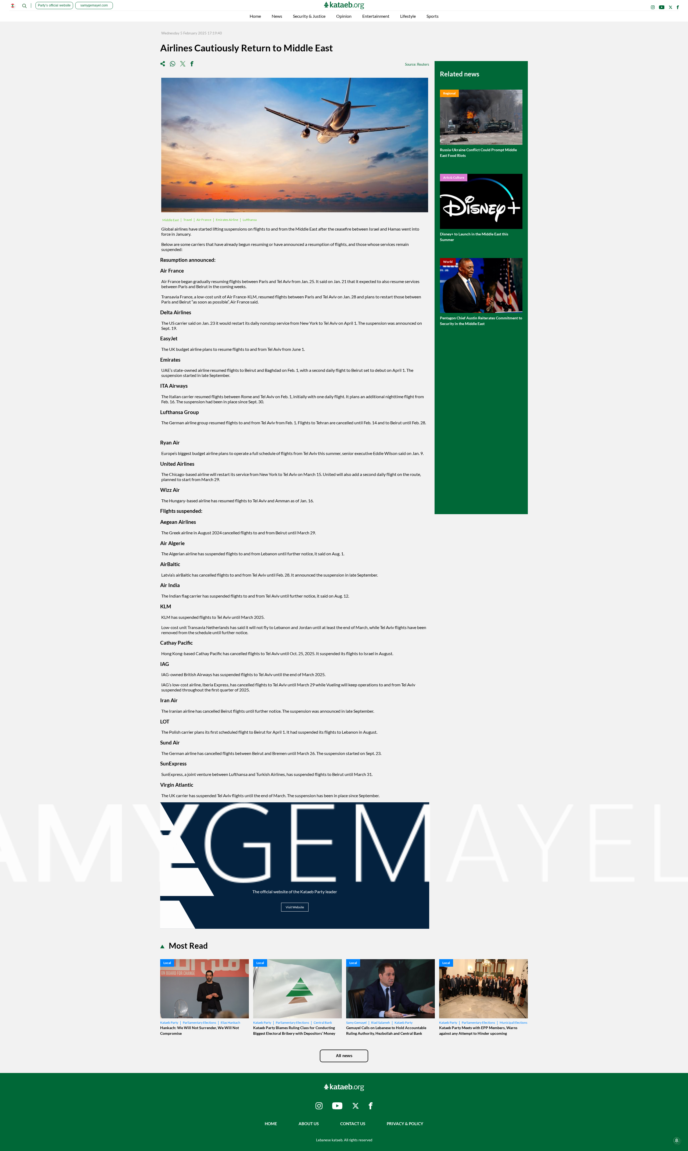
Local (167, 963)
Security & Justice (309, 16)
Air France (203, 220)
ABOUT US (309, 1123)
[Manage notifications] (676, 1140)
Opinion (344, 16)
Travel (187, 220)
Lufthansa (250, 220)
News (277, 16)
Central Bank (323, 1023)
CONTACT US (352, 1123)
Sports (433, 16)
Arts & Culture (453, 177)
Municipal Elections (513, 1023)
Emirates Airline (227, 220)
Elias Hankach (230, 1023)
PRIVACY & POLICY (405, 1123)
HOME (271, 1123)
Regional (449, 93)
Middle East (170, 220)
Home (255, 16)
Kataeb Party (169, 1023)
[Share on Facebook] (192, 64)
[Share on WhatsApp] (172, 64)
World (448, 262)
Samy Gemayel (356, 1023)
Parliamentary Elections (199, 1023)
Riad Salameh (380, 1023)
